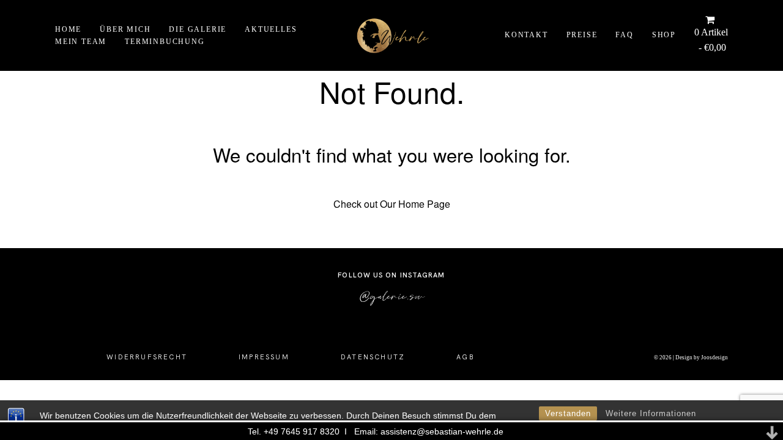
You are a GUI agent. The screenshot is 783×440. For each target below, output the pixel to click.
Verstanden (568, 413)
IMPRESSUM (264, 357)
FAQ (624, 35)
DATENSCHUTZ (373, 357)
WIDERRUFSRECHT (146, 357)
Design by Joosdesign (701, 357)
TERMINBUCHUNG (164, 41)
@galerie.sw (392, 295)
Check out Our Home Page (391, 204)
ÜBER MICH (125, 28)
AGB (465, 357)
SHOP (664, 35)
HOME (68, 28)
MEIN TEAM (80, 41)
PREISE (582, 35)
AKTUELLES (271, 28)
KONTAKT (526, 35)
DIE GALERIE (197, 28)
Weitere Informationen (651, 413)
